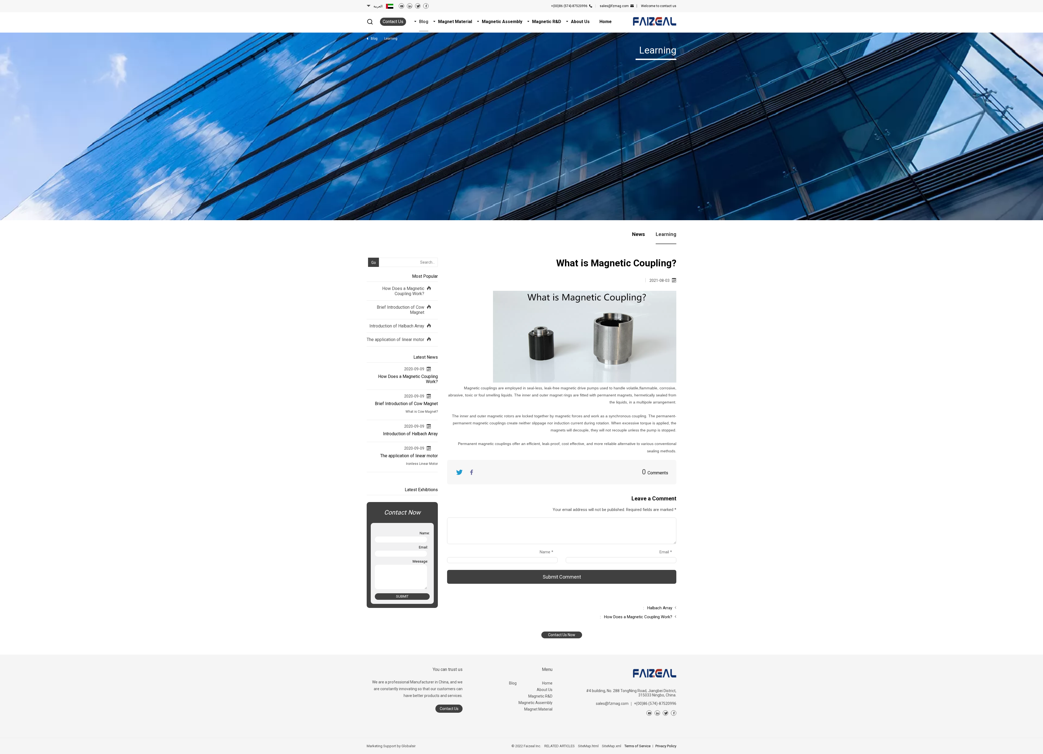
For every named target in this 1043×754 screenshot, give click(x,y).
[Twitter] (417, 6)
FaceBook (471, 472)
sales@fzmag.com (614, 6)
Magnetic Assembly (535, 703)
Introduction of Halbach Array (396, 326)
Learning (666, 234)
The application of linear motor (395, 339)
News (638, 234)
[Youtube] (401, 6)
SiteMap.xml (611, 746)
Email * (667, 552)
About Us (544, 689)
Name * (549, 552)
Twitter (459, 472)
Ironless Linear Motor (422, 464)
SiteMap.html (588, 746)
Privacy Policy (665, 746)
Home (547, 683)
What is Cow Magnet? (422, 412)
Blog (513, 683)
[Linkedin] (409, 6)
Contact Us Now (561, 635)
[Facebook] (426, 6)
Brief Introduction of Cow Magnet (400, 310)
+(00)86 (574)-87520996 (569, 6)
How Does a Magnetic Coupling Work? (403, 291)
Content (452, 510)
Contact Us (393, 21)
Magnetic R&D (540, 696)
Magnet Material (538, 709)
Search (371, 253)
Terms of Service (637, 746)
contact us (658, 6)
